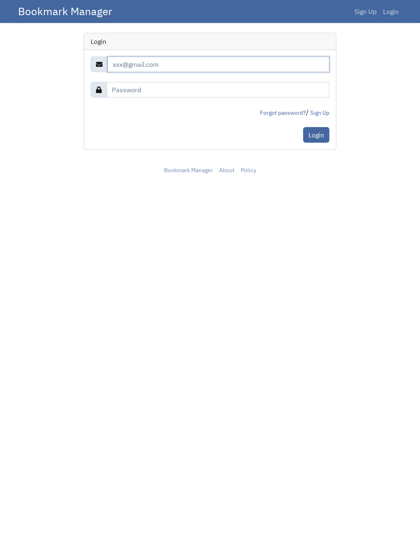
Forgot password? (283, 112)
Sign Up (365, 11)
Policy (248, 170)
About (227, 170)
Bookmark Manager (65, 11)
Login (391, 11)
